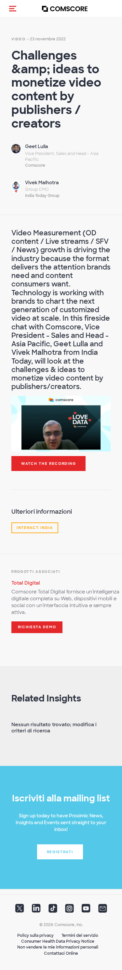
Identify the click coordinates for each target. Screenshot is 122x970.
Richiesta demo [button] (37, 627)
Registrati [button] (60, 852)
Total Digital (25, 583)
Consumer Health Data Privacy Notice (57, 941)
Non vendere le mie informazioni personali (57, 947)
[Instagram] (69, 910)
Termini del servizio (79, 935)
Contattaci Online (61, 953)
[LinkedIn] (36, 910)
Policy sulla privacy (35, 935)
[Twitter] (19, 910)
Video (18, 39)
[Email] (102, 910)
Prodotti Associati (35, 571)
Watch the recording (48, 463)
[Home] (65, 8)
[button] (12, 8)
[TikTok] (52, 910)
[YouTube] (86, 910)
